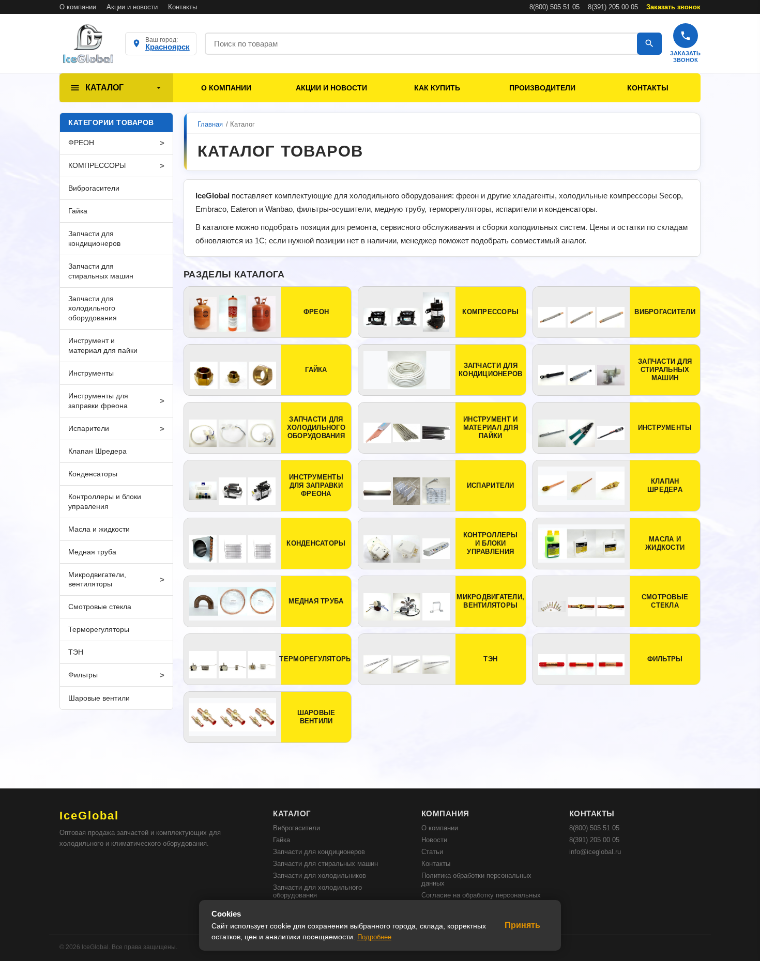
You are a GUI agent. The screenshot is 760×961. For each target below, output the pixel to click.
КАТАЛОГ (104, 87)
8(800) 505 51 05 (554, 7)
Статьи (432, 852)
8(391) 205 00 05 (613, 7)
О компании (77, 7)
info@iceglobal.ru (595, 852)
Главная (210, 124)
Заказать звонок (673, 7)
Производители (542, 88)
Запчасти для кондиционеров (319, 852)
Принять (522, 925)
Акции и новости (132, 7)
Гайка (281, 840)
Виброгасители (296, 828)
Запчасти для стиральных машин (325, 863)
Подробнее (374, 937)
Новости (434, 840)
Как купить (437, 88)
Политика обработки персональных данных (476, 879)
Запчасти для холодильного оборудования (317, 891)
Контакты (182, 7)
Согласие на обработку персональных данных (481, 899)
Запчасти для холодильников (319, 875)
